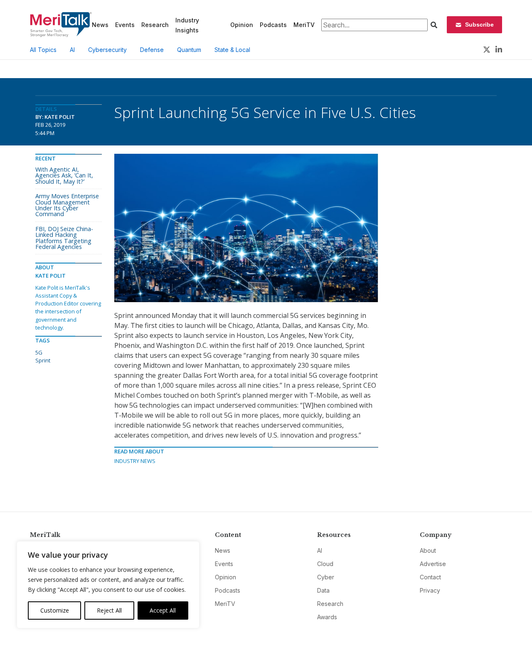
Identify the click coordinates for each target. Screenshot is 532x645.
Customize (54, 610)
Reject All (109, 610)
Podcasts (273, 24)
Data (323, 590)
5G (38, 352)
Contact (430, 577)
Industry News (134, 461)
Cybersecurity (107, 49)
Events (125, 24)
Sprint (42, 360)
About (428, 550)
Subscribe (479, 24)
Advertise (433, 563)
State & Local (232, 49)
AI (72, 49)
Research (155, 24)
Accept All (163, 610)
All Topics (43, 49)
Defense (152, 49)
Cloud (325, 563)
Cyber (325, 577)
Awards (327, 616)
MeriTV (304, 24)
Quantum (189, 49)
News (100, 24)
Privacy (430, 590)
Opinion (241, 24)
